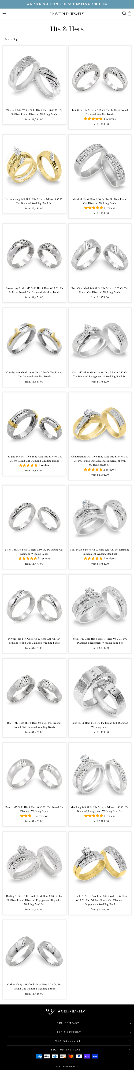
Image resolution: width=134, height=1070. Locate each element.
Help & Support (68, 1032)
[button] (93, 119)
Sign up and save (66, 1050)
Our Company (68, 1023)
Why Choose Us (68, 1041)
